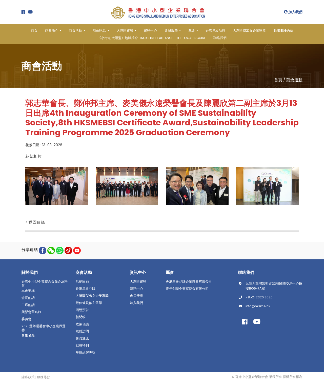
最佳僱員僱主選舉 (89, 303)
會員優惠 (136, 296)
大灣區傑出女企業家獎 (249, 30)
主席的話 (28, 305)
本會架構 (28, 291)
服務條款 (43, 377)
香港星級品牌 (215, 30)
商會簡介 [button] (52, 30)
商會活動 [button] (76, 30)
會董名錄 (28, 335)
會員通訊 (82, 338)
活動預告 (82, 310)
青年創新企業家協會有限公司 (187, 289)
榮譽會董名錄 (31, 312)
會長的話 (28, 298)
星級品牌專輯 (85, 353)
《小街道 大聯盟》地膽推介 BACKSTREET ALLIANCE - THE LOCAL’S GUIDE (152, 38)
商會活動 (294, 80)
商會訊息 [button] (100, 30)
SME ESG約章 (283, 30)
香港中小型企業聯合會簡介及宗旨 (45, 284)
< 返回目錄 (35, 222)
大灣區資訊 (138, 282)
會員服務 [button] (171, 30)
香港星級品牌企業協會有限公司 (189, 282)
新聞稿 (81, 317)
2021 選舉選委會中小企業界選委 (44, 328)
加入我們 (295, 11)
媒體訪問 (82, 331)
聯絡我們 (220, 38)
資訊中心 (150, 30)
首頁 (34, 30)
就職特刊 (82, 345)
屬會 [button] (192, 30)
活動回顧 (82, 282)
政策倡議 (82, 324)
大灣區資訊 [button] (125, 30)
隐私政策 (28, 377)
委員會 (26, 319)
